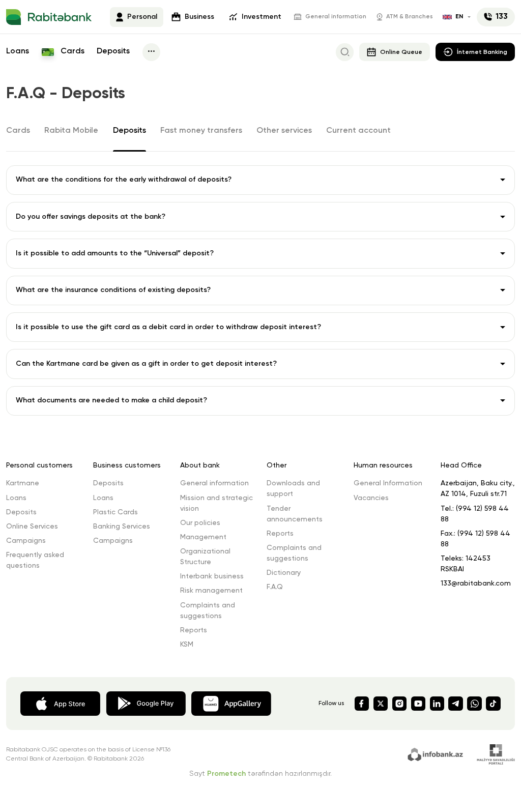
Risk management (211, 590)
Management (203, 537)
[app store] (60, 703)
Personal (142, 16)
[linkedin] (437, 703)
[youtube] (418, 703)
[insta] (399, 703)
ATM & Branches (409, 17)
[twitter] (380, 703)
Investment (261, 16)
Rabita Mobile (71, 131)
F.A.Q (275, 587)
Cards (71, 51)
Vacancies (371, 498)
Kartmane (22, 483)
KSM (186, 644)
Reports (193, 630)
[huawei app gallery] (231, 703)
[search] (345, 52)
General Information (388, 483)
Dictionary (284, 572)
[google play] (146, 703)
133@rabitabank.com (476, 583)
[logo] (49, 17)
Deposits (113, 51)
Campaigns (26, 540)
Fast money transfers (201, 131)
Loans (17, 51)
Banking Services (121, 526)
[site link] (437, 753)
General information (335, 17)
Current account (358, 131)
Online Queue (401, 52)
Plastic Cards (115, 512)
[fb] (362, 703)
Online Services (32, 526)
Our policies (200, 523)
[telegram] (455, 703)
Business (199, 16)
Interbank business (212, 576)
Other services (284, 131)
